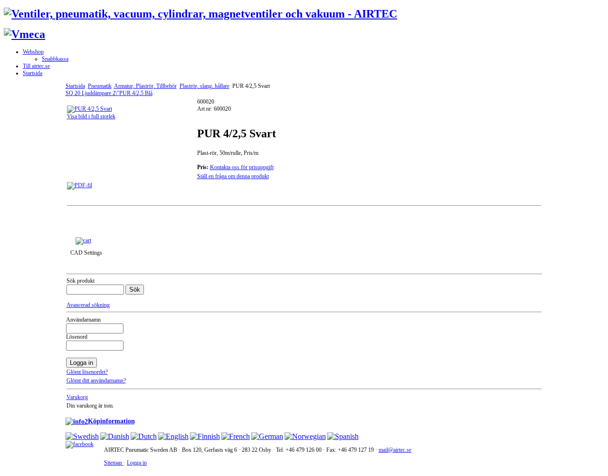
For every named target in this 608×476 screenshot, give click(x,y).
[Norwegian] (305, 436)
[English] (173, 436)
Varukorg (77, 397)
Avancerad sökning (88, 305)
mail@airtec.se (395, 450)
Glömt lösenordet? (87, 372)
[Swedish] (82, 436)
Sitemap (114, 462)
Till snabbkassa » (115, 240)
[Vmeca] (24, 34)
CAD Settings (86, 252)
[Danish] (114, 436)
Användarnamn (83, 319)
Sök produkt (80, 280)
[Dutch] (144, 436)
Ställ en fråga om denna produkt (233, 176)
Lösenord (76, 336)
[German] (267, 436)
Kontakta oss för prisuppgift (242, 167)
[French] (235, 436)
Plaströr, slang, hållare (204, 86)
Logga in (137, 462)
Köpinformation (111, 421)
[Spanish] (343, 436)
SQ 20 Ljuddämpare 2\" (92, 93)
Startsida (75, 86)
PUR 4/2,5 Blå (135, 93)
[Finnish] (205, 436)
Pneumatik (100, 86)
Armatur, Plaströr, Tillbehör (145, 86)
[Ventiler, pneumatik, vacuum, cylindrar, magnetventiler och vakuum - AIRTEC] (200, 14)
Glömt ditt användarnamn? (96, 380)
